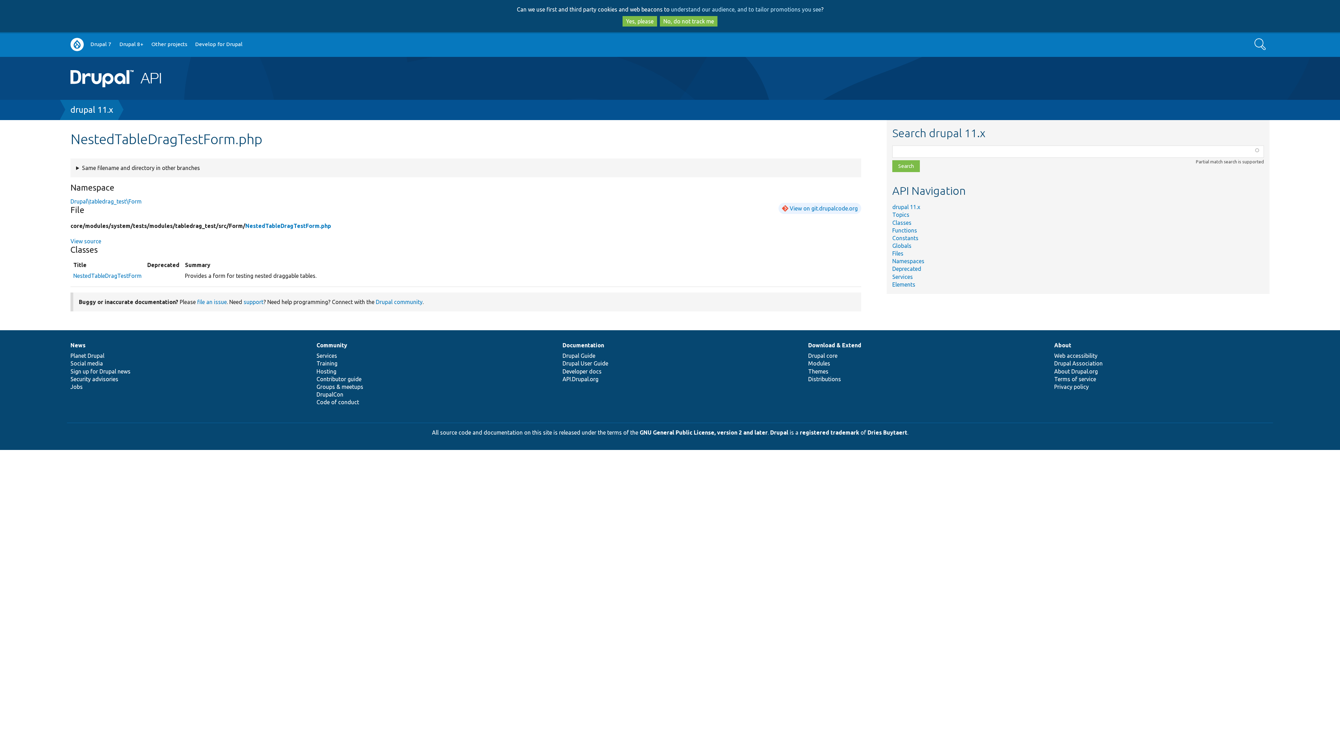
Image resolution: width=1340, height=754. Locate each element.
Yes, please (640, 21)
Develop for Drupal (219, 44)
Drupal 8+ (131, 44)
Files (897, 253)
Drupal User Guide (585, 363)
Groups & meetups (340, 387)
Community (332, 345)
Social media (86, 363)
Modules (819, 363)
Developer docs (582, 371)
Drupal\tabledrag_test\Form (106, 201)
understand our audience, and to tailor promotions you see (746, 9)
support (253, 302)
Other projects (169, 44)
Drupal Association (1078, 363)
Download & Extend (834, 345)
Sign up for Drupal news (100, 371)
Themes (818, 371)
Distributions (824, 379)
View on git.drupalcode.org (824, 208)
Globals (901, 246)
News (77, 345)
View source (85, 241)
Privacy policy (1071, 387)
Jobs (76, 387)
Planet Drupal (87, 356)
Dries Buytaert (887, 432)
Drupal (779, 432)
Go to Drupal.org (77, 44)
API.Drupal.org (580, 379)
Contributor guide (339, 379)
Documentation (583, 345)
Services (902, 277)
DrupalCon (330, 394)
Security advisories (94, 379)
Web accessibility (1075, 356)
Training (327, 363)
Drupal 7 (100, 44)
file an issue (212, 302)
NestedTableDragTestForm (107, 276)
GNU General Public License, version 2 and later (704, 432)
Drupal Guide (579, 356)
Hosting (326, 371)
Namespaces (908, 261)
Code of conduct (338, 402)
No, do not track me (688, 21)
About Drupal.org (1076, 371)
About (1062, 345)
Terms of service (1075, 379)
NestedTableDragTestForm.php (288, 226)
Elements (903, 284)
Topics (900, 215)
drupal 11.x (91, 109)
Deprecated (906, 269)
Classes (901, 223)
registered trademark (829, 432)
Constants (905, 238)
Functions (904, 230)
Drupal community (399, 302)
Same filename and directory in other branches (141, 168)
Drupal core (823, 356)
